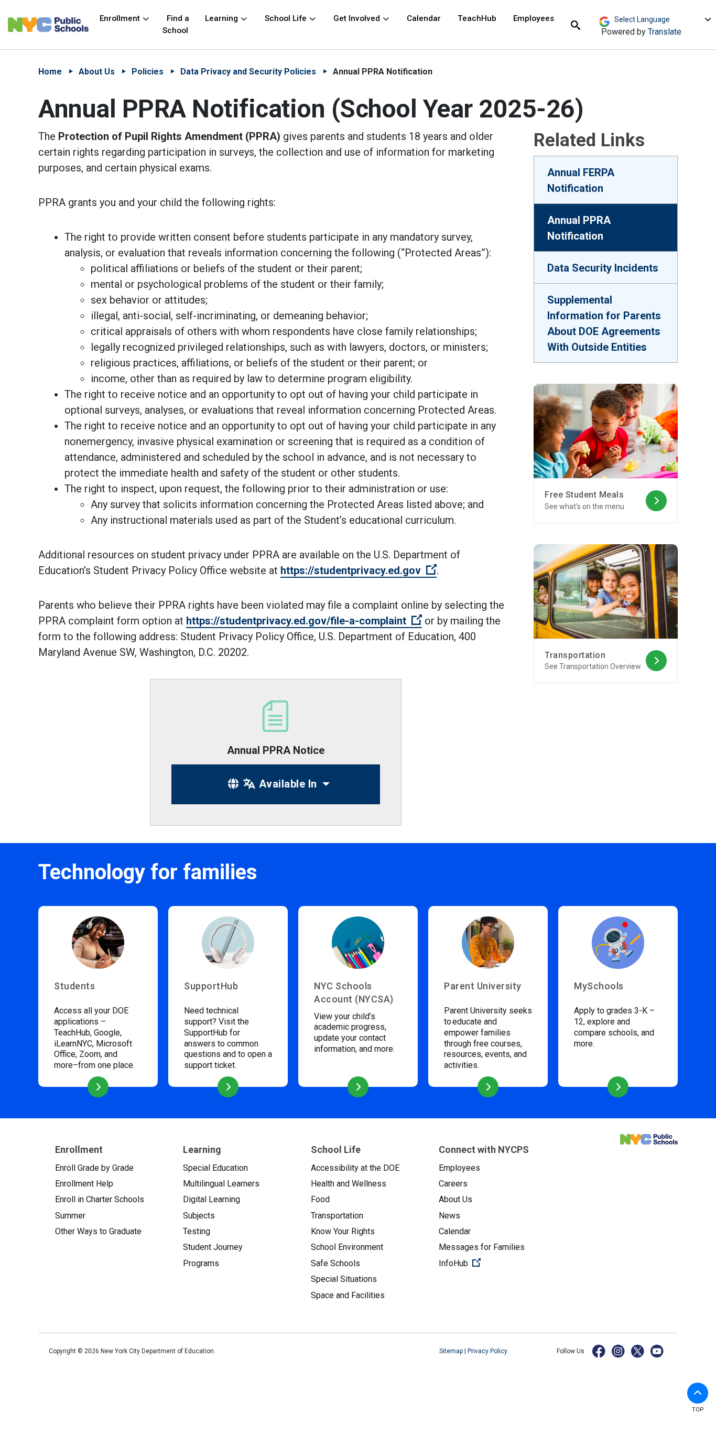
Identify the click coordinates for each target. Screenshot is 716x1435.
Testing (196, 1231)
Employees (533, 18)
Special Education (215, 1168)
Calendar (424, 18)
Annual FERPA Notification (580, 180)
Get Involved (357, 18)
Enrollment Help (84, 1184)
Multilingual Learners (221, 1184)
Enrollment (121, 18)
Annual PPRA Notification (579, 228)
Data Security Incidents (602, 268)
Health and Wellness (348, 1184)
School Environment (347, 1247)
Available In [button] (286, 784)
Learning (222, 18)
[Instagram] (619, 1351)
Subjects (199, 1216)
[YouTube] (657, 1351)
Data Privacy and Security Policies (248, 72)
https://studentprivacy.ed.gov (358, 570)
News (449, 1216)
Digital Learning (211, 1199)
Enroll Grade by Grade (94, 1168)
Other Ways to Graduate (98, 1231)
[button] (697, 1393)
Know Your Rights (343, 1231)
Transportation (337, 1216)
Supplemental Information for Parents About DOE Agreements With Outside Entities (604, 323)
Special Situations (344, 1279)
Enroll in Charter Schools (99, 1199)
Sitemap (451, 1351)
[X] (638, 1351)
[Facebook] (599, 1351)
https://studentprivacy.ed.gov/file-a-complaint (304, 620)
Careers (453, 1184)
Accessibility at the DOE (355, 1168)
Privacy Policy (487, 1351)
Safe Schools (335, 1263)
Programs (201, 1263)
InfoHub (494, 1263)
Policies (148, 72)
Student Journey (213, 1247)
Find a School (175, 24)
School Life (287, 18)
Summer (70, 1216)
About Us (97, 72)
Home (50, 72)
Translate (664, 32)
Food (320, 1199)
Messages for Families (482, 1247)
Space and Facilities (348, 1295)
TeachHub (477, 18)
